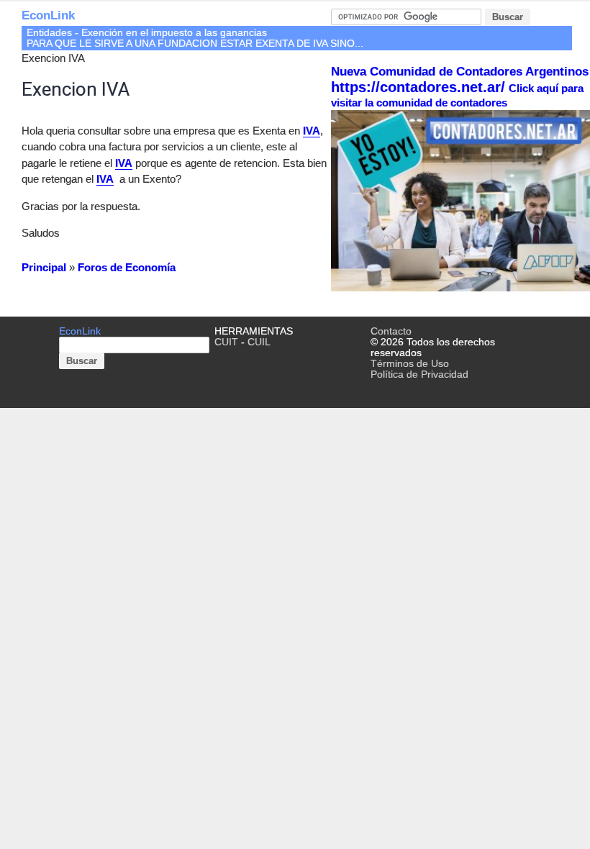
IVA (311, 130)
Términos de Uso (410, 363)
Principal (44, 267)
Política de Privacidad (419, 374)
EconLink (48, 15)
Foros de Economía (127, 267)
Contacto (391, 331)
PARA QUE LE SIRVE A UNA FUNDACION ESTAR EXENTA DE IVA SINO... (195, 43)
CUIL (259, 342)
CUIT (226, 342)
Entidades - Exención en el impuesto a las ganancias (147, 32)
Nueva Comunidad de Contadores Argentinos (460, 71)
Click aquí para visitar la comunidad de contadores (457, 95)
